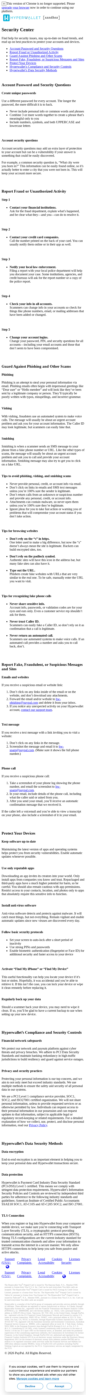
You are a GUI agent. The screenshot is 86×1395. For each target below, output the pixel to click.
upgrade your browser (15, 7)
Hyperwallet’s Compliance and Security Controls (40, 66)
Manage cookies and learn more (37, 1378)
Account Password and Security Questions (36, 48)
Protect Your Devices (23, 63)
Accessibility (46, 1262)
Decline (30, 1386)
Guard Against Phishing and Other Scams (36, 56)
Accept (59, 1386)
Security (66, 1262)
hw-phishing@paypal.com (35, 700)
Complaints (24, 1262)
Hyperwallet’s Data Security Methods (33, 70)
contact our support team (36, 710)
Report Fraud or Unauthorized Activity (34, 52)
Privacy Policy (38, 1125)
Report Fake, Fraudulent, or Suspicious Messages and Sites (47, 59)
